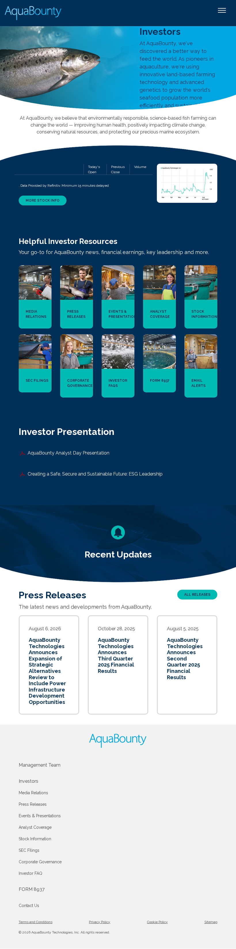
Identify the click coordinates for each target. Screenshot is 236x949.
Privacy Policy (99, 922)
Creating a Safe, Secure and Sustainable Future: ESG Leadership (95, 474)
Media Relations (33, 792)
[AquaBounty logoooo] (33, 13)
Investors (28, 781)
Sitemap (210, 922)
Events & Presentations (40, 816)
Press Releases (33, 804)
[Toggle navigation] (221, 13)
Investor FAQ (30, 873)
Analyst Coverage (35, 827)
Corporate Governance (40, 862)
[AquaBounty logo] (118, 741)
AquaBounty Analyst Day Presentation (68, 452)
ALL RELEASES (197, 595)
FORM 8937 (32, 889)
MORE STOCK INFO (43, 200)
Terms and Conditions (35, 922)
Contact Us (29, 905)
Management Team (39, 765)
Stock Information (35, 839)
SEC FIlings (29, 850)
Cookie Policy (157, 922)
